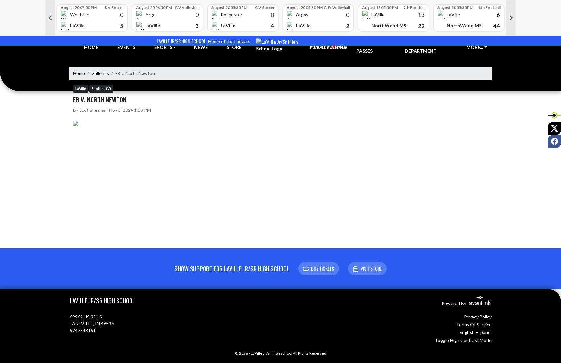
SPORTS (163, 47)
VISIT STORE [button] (371, 268)
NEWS (201, 47)
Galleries (100, 73)
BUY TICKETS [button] (322, 268)
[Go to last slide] (50, 18)
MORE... (475, 47)
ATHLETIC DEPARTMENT (421, 47)
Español (484, 332)
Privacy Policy (478, 316)
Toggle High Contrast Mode (463, 340)
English (467, 332)
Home (79, 73)
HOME (91, 47)
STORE (234, 47)
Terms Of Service (474, 324)
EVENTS (126, 47)
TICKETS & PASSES (368, 47)
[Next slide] (511, 18)
